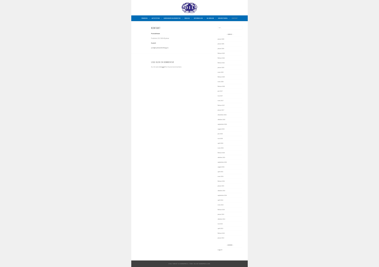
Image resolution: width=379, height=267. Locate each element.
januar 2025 (221, 44)
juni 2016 (220, 134)
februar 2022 (221, 58)
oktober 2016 (221, 119)
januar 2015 (221, 186)
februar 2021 (221, 63)
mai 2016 (220, 138)
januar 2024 (221, 48)
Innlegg (187, 18)
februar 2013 (221, 233)
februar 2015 (221, 181)
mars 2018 (220, 81)
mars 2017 (220, 100)
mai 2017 (220, 96)
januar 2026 (221, 39)
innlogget (162, 67)
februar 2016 (221, 153)
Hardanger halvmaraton (172, 18)
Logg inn (220, 250)
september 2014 (222, 195)
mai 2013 (220, 224)
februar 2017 (221, 105)
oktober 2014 (221, 190)
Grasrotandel (223, 18)
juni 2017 (220, 91)
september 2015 (222, 162)
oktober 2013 (221, 219)
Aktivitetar (156, 18)
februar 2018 (221, 86)
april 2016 (220, 143)
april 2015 (220, 172)
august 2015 (221, 167)
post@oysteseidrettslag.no (159, 48)
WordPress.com (204, 263)
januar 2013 (221, 238)
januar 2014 (221, 214)
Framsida (144, 18)
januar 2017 (221, 110)
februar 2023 (221, 53)
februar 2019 (221, 77)
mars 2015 (220, 176)
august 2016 (221, 129)
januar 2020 (221, 67)
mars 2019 (220, 72)
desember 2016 (222, 115)
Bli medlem (210, 18)
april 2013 (220, 228)
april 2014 (220, 200)
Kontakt (235, 18)
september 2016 (222, 124)
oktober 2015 (221, 157)
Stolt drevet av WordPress (178, 263)
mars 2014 (220, 205)
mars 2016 (220, 148)
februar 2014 (221, 209)
